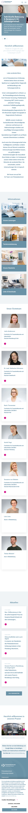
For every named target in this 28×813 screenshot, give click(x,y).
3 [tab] (7, 38)
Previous (4, 729)
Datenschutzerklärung (10, 796)
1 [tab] (2, 38)
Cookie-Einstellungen (8, 800)
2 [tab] (5, 38)
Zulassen (14, 809)
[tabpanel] (14, 14)
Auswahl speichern (14, 803)
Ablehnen (14, 806)
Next (24, 729)
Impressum (5, 777)
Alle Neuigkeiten (14, 693)
